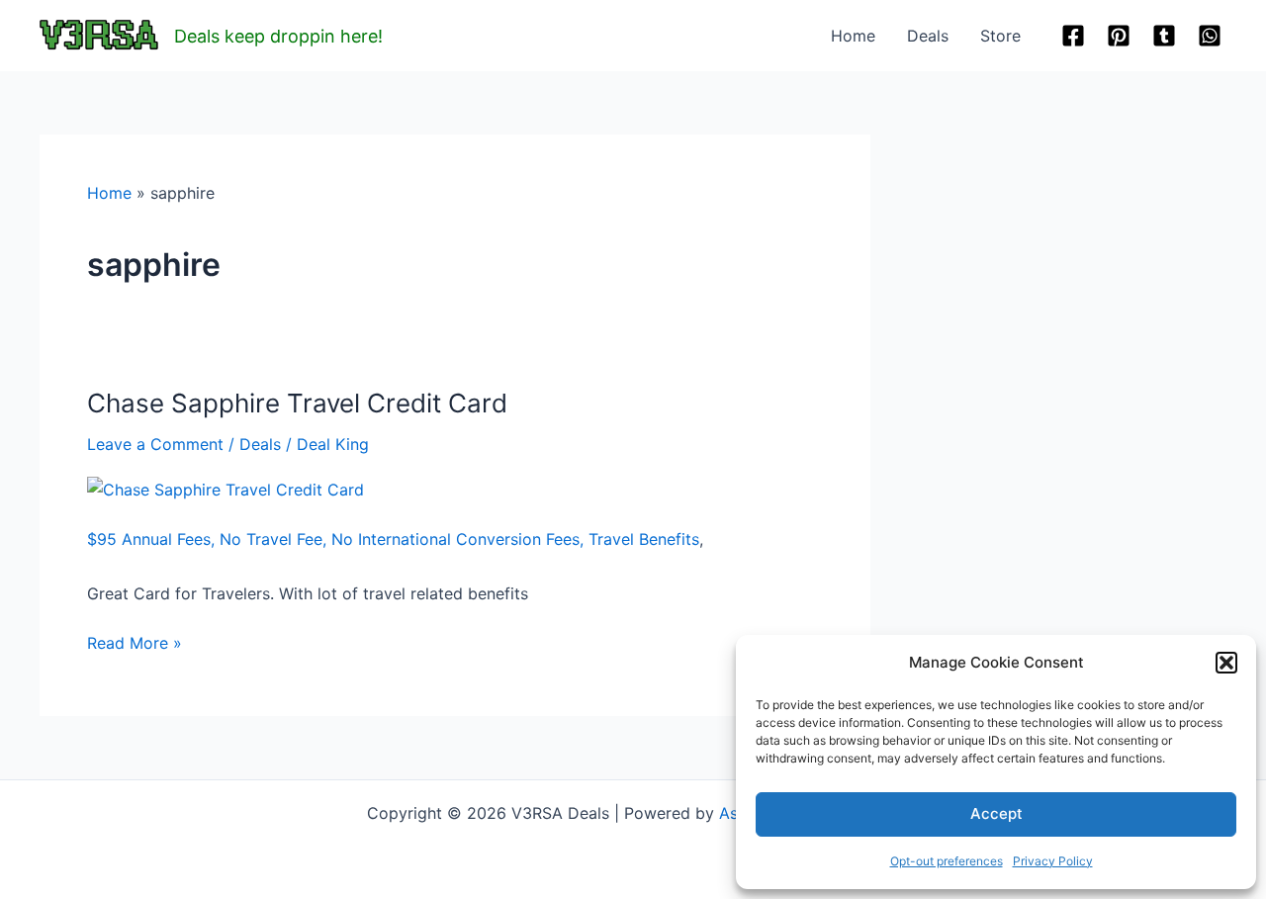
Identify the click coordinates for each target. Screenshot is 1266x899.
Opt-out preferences (946, 861)
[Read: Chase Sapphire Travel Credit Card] (225, 487)
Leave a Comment (155, 444)
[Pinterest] (1118, 35)
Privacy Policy (1053, 861)
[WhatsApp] (1209, 35)
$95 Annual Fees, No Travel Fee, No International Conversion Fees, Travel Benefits (393, 539)
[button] (1226, 663)
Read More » (134, 644)
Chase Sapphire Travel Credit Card (297, 403)
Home (853, 35)
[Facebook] (1073, 35)
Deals (928, 35)
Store (1000, 35)
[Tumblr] (1164, 35)
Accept (996, 813)
